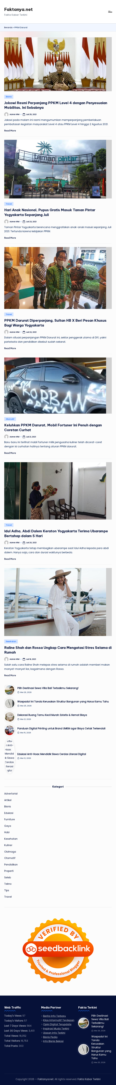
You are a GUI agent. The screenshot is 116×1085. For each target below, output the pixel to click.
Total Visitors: (12, 1041)
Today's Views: (13, 1015)
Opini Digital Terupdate (57, 1024)
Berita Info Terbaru (54, 1016)
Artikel (7, 800)
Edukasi (8, 813)
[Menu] (110, 12)
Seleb (7, 877)
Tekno (7, 884)
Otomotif (10, 419)
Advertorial (11, 793)
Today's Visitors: (14, 1020)
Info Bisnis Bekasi (53, 1041)
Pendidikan (11, 864)
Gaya (7, 826)
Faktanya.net (18, 9)
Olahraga (10, 851)
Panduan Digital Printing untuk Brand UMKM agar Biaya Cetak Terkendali (61, 728)
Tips (6, 890)
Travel (9, 204)
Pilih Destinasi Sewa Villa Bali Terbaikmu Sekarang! (48, 688)
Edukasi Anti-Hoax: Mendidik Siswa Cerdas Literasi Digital (51, 754)
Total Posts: (11, 1046)
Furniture (9, 819)
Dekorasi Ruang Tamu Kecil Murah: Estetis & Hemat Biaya (52, 715)
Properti (9, 871)
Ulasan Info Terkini (54, 1033)
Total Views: (11, 1036)
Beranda (8, 27)
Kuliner (8, 845)
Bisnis (9, 96)
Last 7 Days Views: (15, 1025)
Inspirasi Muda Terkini (56, 1028)
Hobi (6, 832)
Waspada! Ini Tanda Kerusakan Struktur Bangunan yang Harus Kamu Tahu (63, 701)
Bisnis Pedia (50, 1037)
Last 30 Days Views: (16, 1030)
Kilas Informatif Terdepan (58, 1020)
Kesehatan (11, 641)
